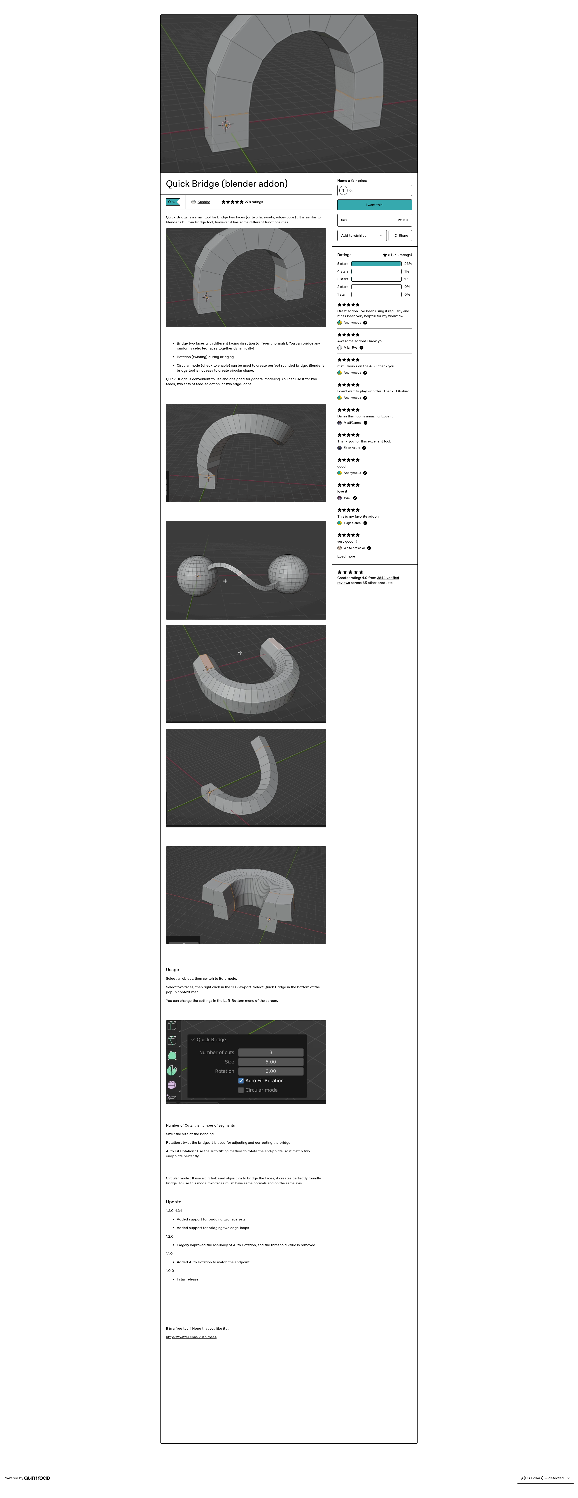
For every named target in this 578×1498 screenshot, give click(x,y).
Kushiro (204, 202)
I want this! (374, 205)
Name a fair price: (352, 180)
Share (403, 235)
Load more (346, 556)
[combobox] (362, 235)
